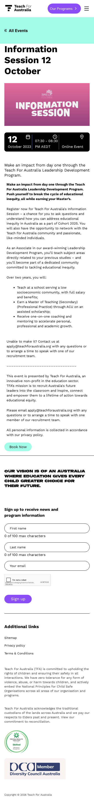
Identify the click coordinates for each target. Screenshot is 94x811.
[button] (86, 8)
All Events (18, 30)
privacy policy (31, 435)
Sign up (18, 599)
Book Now (18, 447)
